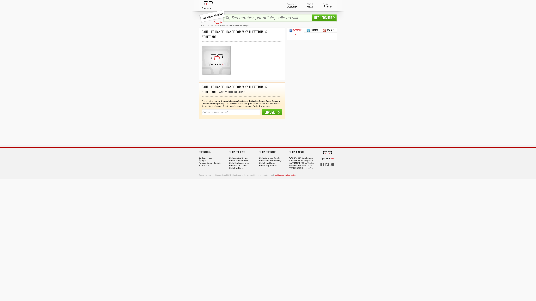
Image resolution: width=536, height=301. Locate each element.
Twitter (314, 30)
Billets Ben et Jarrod (267, 163)
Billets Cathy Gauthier (268, 165)
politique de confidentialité (285, 175)
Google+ (331, 30)
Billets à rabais (296, 152)
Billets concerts (237, 152)
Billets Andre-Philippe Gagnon (271, 160)
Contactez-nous (205, 158)
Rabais (310, 5)
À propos (203, 160)
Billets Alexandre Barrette (270, 158)
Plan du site (204, 165)
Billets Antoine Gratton (238, 158)
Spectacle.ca (205, 152)
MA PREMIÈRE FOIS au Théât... (301, 163)
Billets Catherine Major (238, 160)
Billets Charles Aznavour (239, 163)
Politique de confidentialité (210, 163)
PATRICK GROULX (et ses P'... (301, 168)
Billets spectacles (267, 152)
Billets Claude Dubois (238, 165)
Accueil (202, 25)
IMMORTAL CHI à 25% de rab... (301, 165)
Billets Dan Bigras (236, 168)
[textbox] (271, 18)
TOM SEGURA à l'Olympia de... (301, 160)
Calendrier (292, 5)
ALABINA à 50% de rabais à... (301, 158)
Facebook (297, 30)
